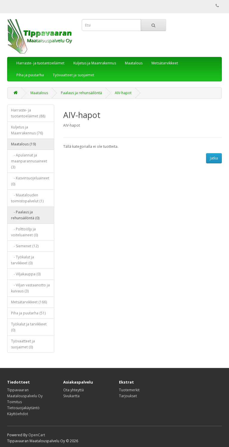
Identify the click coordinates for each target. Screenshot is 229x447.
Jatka (214, 158)
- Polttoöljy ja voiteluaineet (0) (24, 232)
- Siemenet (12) (24, 246)
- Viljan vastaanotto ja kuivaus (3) (30, 288)
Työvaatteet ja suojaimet (73, 74)
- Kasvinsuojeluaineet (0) (30, 181)
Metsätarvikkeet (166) (29, 302)
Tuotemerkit (129, 389)
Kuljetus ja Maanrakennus (94, 63)
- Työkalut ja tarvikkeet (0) (22, 260)
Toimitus (14, 401)
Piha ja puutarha (30, 74)
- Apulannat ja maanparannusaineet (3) (29, 161)
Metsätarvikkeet (164, 63)
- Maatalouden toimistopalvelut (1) (27, 198)
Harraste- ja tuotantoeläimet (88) (28, 113)
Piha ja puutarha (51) (28, 313)
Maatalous (134, 63)
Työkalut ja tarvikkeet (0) (29, 327)
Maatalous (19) (23, 144)
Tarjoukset (128, 395)
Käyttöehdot (17, 413)
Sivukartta (71, 395)
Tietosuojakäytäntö (23, 407)
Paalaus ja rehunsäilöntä (81, 92)
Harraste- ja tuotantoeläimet (40, 63)
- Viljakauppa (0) (26, 274)
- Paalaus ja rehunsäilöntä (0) (25, 215)
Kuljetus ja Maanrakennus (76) (27, 130)
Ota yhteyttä (73, 389)
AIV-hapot (123, 92)
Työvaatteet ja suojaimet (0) (23, 344)
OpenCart (36, 434)
